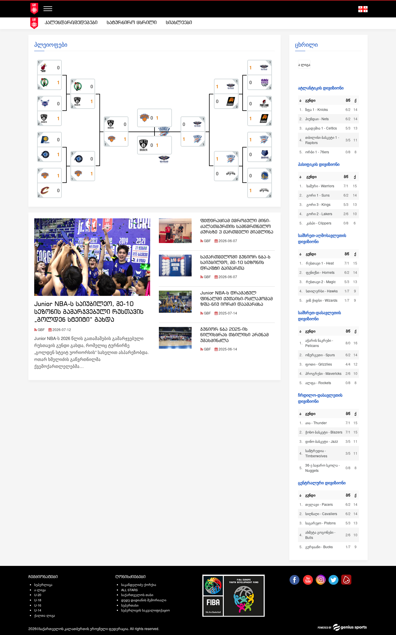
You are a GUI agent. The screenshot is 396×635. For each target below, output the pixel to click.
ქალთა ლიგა (44, 615)
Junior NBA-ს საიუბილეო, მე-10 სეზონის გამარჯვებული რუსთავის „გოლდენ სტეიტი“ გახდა (88, 312)
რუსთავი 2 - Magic (321, 281)
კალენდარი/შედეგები (71, 22)
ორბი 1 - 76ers (317, 151)
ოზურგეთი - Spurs (320, 354)
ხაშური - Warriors (320, 185)
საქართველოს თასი (137, 594)
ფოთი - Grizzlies (318, 363)
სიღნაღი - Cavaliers (321, 513)
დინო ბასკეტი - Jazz (321, 441)
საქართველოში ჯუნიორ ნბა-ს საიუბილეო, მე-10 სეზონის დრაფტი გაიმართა (235, 263)
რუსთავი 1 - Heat (320, 262)
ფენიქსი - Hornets (320, 272)
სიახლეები (179, 22)
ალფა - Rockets (318, 382)
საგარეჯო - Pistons (320, 522)
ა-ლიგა (40, 589)
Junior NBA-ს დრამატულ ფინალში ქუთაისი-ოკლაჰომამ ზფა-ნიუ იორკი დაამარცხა (236, 299)
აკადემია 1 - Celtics (321, 127)
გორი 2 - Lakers (319, 213)
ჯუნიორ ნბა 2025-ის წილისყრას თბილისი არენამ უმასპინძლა (234, 335)
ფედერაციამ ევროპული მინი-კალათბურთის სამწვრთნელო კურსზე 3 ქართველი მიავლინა (236, 227)
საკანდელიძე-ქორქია (138, 584)
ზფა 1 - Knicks (316, 109)
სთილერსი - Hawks (322, 290)
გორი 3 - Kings (318, 204)
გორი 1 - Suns (318, 195)
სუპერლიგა (43, 584)
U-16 (37, 605)
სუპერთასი (130, 605)
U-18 (37, 600)
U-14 (37, 610)
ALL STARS (129, 589)
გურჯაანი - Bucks (319, 546)
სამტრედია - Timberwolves (316, 453)
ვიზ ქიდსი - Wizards (321, 300)
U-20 (37, 594)
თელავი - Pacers (319, 504)
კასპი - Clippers (318, 222)
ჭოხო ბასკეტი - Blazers (323, 431)
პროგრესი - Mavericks (323, 373)
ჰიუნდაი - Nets (317, 118)
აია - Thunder (316, 422)
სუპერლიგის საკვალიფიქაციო (145, 610)
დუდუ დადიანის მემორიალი (143, 600)
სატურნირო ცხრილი (132, 22)
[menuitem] (71, 22)
